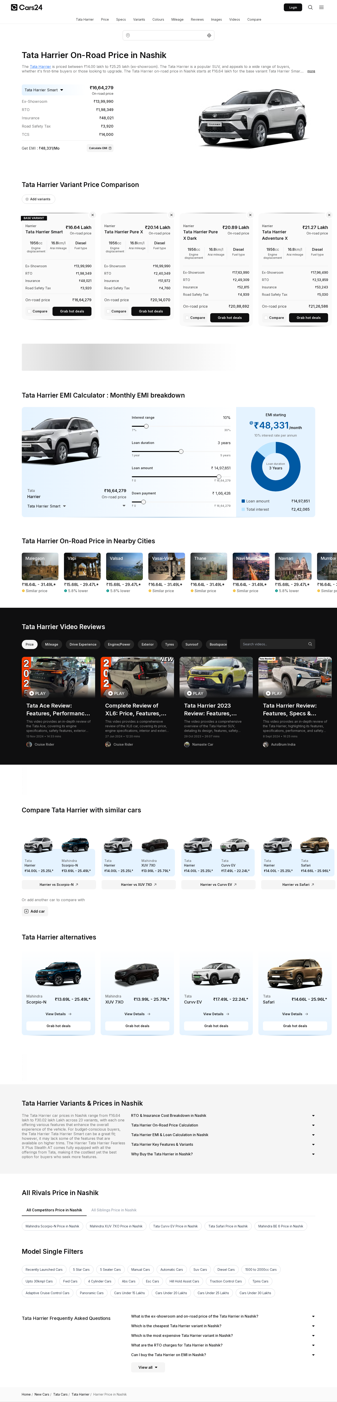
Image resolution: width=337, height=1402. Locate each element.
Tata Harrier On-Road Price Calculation (164, 1125)
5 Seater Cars (110, 1269)
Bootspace (218, 644)
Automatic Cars (171, 1269)
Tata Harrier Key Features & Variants (162, 1144)
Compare (254, 19)
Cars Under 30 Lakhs (255, 1293)
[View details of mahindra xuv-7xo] (137, 992)
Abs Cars (128, 1281)
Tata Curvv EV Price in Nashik (175, 1226)
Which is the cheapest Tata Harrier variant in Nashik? (176, 1326)
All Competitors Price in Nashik (54, 1210)
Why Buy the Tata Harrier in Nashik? (162, 1154)
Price (105, 19)
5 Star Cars (81, 1269)
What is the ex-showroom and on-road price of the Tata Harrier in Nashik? (194, 1316)
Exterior (148, 644)
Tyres (169, 644)
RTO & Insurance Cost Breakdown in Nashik (168, 1115)
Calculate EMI (98, 148)
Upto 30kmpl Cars (39, 1281)
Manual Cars (140, 1269)
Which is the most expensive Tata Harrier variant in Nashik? (182, 1335)
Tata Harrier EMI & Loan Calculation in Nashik (169, 1134)
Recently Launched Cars (44, 1269)
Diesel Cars (226, 1269)
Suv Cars (200, 1269)
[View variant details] (58, 265)
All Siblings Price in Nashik (114, 1210)
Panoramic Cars (92, 1293)
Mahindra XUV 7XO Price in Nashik (116, 1226)
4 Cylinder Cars (99, 1281)
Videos (234, 19)
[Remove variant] (92, 215)
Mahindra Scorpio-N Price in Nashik (52, 1226)
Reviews (197, 19)
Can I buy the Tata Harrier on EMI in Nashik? (168, 1354)
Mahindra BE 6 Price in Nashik (280, 1226)
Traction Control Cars (226, 1281)
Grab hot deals (72, 311)
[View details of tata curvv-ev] (216, 992)
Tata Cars (61, 1394)
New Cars (43, 1394)
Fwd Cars (70, 1281)
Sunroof (191, 644)
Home (27, 1394)
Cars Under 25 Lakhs (213, 1293)
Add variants (40, 199)
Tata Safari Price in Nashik (228, 1226)
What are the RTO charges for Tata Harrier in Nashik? (177, 1345)
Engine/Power (119, 644)
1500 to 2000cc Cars (261, 1269)
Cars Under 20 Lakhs (171, 1293)
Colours (158, 19)
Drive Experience (83, 644)
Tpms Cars (260, 1281)
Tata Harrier (85, 19)
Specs (121, 19)
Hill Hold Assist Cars (184, 1281)
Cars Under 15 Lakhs (129, 1293)
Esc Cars (152, 1281)
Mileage (177, 19)
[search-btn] (310, 7)
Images (216, 19)
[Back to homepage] (26, 7)
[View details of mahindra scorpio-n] (58, 992)
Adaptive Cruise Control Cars (47, 1293)
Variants (139, 19)
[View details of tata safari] (295, 992)
